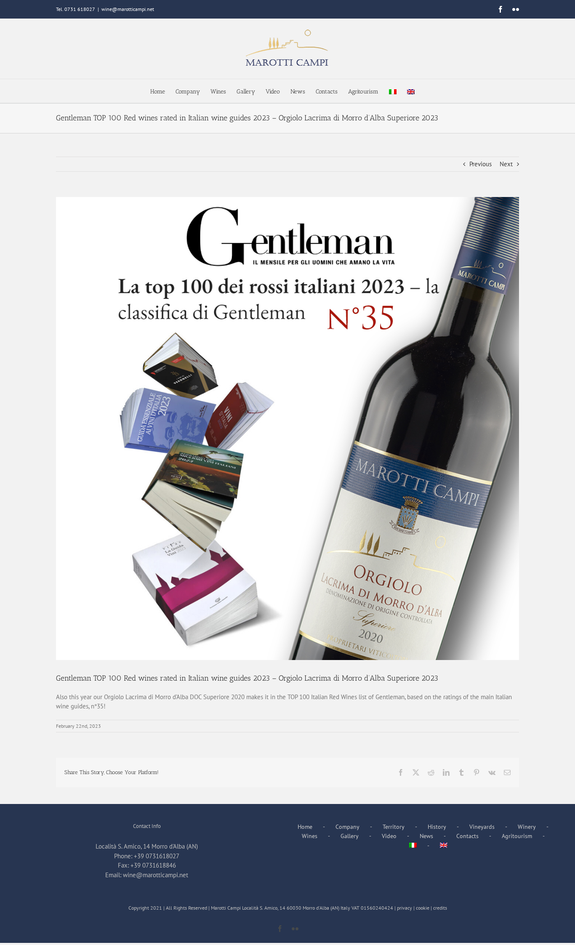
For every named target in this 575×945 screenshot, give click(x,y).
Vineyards (482, 827)
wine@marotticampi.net (127, 9)
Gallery (350, 836)
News (426, 836)
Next (506, 164)
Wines (309, 836)
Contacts (467, 836)
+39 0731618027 (156, 856)
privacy (404, 908)
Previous (480, 164)
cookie (422, 908)
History (437, 827)
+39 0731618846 (153, 865)
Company (347, 827)
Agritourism (517, 836)
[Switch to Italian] (393, 91)
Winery (527, 827)
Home (305, 827)
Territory (394, 827)
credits (440, 908)
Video (389, 836)
